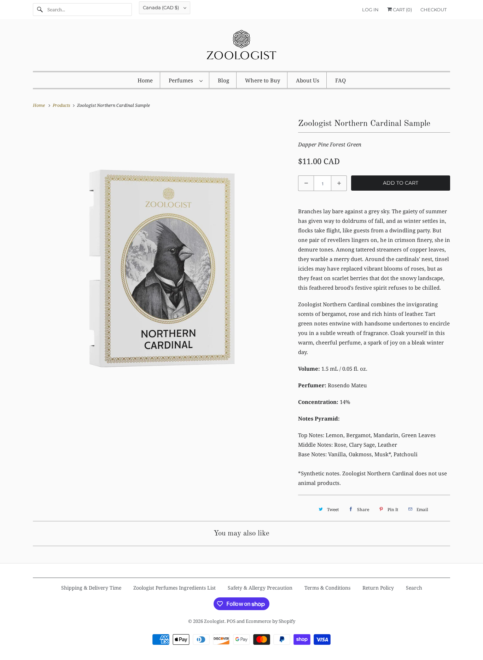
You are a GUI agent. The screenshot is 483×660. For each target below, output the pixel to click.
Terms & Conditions (327, 587)
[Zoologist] (241, 47)
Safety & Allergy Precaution (260, 587)
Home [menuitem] (145, 80)
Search (414, 587)
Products (62, 105)
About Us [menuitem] (307, 80)
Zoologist (214, 621)
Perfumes (182, 80)
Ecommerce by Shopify (270, 621)
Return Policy (378, 587)
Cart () (402, 9)
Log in (370, 9)
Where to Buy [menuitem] (262, 80)
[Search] (40, 9)
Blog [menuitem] (223, 80)
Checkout (433, 9)
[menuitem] (185, 80)
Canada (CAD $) (161, 7)
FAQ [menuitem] (340, 80)
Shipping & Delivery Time (91, 587)
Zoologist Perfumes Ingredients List (174, 587)
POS (231, 621)
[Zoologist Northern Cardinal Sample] (162, 245)
